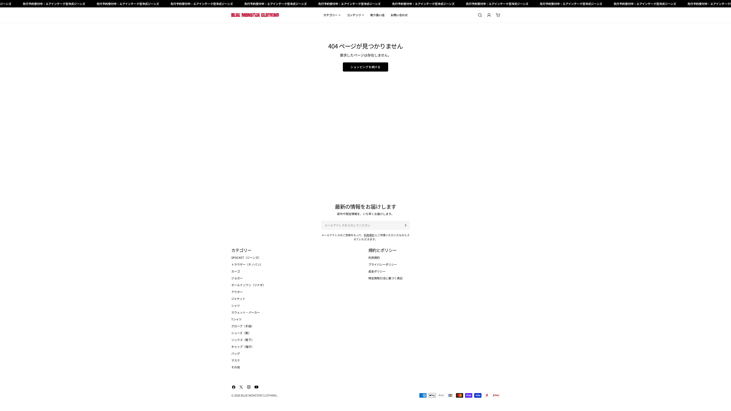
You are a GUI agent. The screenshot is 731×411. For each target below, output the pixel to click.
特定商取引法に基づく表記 (385, 278)
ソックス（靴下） (242, 340)
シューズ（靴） (241, 333)
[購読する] (405, 225)
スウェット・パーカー (245, 312)
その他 (235, 367)
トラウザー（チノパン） (247, 264)
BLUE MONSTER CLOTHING (259, 395)
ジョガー (237, 278)
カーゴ (235, 271)
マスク (235, 360)
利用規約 (369, 235)
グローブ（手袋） (242, 326)
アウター (237, 292)
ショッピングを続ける (365, 67)
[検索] (480, 15)
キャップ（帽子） (242, 347)
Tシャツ (236, 319)
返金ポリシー (376, 271)
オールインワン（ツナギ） (248, 285)
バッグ (235, 353)
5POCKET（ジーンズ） (246, 258)
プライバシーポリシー (382, 264)
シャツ (235, 305)
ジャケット (238, 299)
